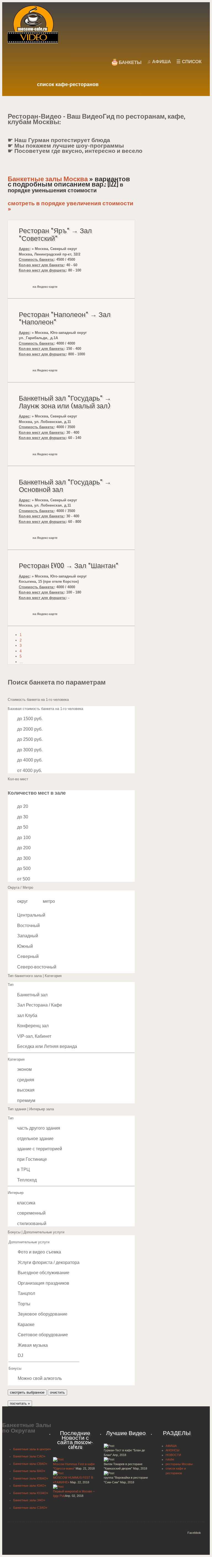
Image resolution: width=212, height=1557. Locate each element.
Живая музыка (33, 1345)
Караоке (26, 1324)
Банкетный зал (32, 994)
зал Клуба (27, 1015)
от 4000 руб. (29, 770)
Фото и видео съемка (39, 1252)
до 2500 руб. (30, 739)
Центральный (31, 915)
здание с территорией (39, 1148)
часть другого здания (38, 1128)
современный (31, 1213)
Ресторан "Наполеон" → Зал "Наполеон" (65, 318)
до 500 (24, 868)
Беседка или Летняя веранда (47, 1046)
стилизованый (31, 1223)
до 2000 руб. (30, 729)
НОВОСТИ (173, 1455)
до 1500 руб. (30, 718)
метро (49, 901)
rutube (170, 1459)
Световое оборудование (43, 1334)
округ (22, 901)
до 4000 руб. (30, 760)
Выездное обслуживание (43, 1272)
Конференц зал (33, 1025)
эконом (24, 1069)
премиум (26, 1100)
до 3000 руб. (30, 749)
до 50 (22, 827)
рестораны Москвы (179, 1464)
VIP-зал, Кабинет (34, 1036)
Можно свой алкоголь (40, 1378)
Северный (28, 956)
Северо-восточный (36, 967)
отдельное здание (35, 1138)
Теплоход (27, 1180)
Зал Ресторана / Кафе (39, 1005)
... (21, 662)
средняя (25, 1079)
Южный (25, 946)
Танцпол (26, 1293)
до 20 (22, 806)
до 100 (24, 837)
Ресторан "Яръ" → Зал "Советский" (55, 234)
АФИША (171, 1445)
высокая (26, 1090)
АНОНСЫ (172, 1450)
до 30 (22, 817)
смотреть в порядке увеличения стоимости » (70, 205)
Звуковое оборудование (42, 1314)
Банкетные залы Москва (48, 179)
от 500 (23, 879)
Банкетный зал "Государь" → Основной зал (65, 485)
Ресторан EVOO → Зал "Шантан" (68, 565)
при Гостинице (32, 1159)
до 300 (24, 858)
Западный (27, 935)
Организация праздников (43, 1283)
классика (26, 1203)
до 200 (24, 847)
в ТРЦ (23, 1169)
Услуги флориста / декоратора (49, 1262)
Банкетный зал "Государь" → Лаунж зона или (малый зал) (65, 401)
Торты (24, 1304)
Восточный (28, 925)
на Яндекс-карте (45, 286)
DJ (20, 1355)
